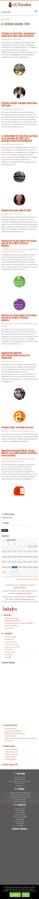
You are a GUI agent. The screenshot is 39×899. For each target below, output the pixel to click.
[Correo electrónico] (4, 12)
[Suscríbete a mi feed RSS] (2, 12)
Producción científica (27, 249)
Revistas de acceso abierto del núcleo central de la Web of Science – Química (19, 318)
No (26, 895)
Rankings (7, 649)
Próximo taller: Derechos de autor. (17, 427)
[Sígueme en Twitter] (6, 12)
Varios (14, 39)
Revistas (35, 249)
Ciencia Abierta (9, 642)
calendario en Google (23, 593)
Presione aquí (26, 599)
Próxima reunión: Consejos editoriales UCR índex (19, 104)
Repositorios (10, 461)
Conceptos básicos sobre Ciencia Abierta (20, 794)
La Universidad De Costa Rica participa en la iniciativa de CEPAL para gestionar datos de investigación (19, 138)
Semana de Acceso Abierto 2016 (16, 210)
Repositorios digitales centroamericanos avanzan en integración (15, 355)
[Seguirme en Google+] (10, 12)
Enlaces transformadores (20, 801)
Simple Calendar (33, 579)
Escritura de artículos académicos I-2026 (20, 797)
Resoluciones (9, 628)
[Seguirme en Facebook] (8, 12)
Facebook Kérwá (10, 757)
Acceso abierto (17, 249)
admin (19, 39)
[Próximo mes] (35, 540)
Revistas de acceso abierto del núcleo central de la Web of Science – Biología (19, 243)
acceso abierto (11, 251)
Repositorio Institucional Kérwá (15, 733)
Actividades (8, 639)
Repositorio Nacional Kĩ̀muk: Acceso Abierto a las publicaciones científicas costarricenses (19, 453)
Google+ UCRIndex (11, 759)
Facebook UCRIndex (11, 749)
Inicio (3, 19)
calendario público (19, 587)
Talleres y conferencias (12, 618)
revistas (18, 251)
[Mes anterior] (4, 540)
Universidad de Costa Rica (13, 731)
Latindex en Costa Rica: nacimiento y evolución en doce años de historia (18, 34)
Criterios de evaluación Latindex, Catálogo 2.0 (19, 623)
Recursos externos (11, 728)
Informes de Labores (11, 625)
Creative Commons (24, 431)
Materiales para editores (13, 621)
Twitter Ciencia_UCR (11, 752)
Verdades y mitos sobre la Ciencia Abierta (20, 792)
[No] (37, 892)
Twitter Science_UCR (11, 754)
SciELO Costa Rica (10, 736)
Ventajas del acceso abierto (20, 799)
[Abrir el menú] (35, 11)
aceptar (15, 895)
